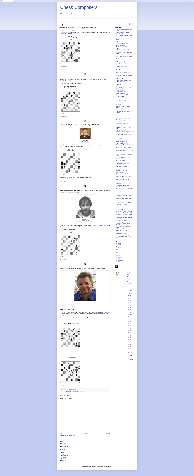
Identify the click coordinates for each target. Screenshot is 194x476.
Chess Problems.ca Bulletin (121, 66)
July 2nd (129, 349)
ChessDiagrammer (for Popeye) (122, 32)
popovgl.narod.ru (85, 220)
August (129, 293)
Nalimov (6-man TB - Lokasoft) (122, 230)
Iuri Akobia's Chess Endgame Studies (123, 198)
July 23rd (129, 312)
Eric (65, 389)
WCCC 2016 (118, 254)
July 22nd (130, 314)
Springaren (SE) (119, 90)
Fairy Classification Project (121, 220)
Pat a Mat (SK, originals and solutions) (124, 75)
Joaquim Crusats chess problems (123, 148)
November (130, 286)
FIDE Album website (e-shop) (122, 143)
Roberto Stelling (119, 172)
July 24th (129, 311)
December (130, 283)
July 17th (129, 323)
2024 (128, 272)
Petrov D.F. (82, 391)
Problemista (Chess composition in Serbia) (125, 164)
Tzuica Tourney (93, 18)
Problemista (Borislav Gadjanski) (122, 163)
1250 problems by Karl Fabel (122, 209)
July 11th (129, 334)
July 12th (129, 332)
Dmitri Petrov (63, 83)
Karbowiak (74, 391)
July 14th (129, 328)
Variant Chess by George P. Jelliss (123, 185)
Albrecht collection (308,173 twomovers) (124, 211)
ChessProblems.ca (120, 138)
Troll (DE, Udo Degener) (121, 100)
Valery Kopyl (118, 183)
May (129, 353)
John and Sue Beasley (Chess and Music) (124, 150)
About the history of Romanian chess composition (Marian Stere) (123, 121)
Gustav (117, 39)
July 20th (129, 318)
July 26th (129, 307)
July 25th (129, 309)
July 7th (129, 341)
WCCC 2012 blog (119, 260)
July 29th (129, 302)
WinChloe (118, 58)
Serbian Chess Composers (121, 233)
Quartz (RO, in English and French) (123, 86)
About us (102, 18)
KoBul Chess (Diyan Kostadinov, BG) (123, 74)
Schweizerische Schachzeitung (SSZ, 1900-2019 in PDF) (123, 88)
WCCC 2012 (118, 261)
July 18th (129, 321)
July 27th (129, 305)
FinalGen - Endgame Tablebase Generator (124, 222)
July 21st (129, 316)
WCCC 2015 (118, 255)
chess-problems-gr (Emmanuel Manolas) (124, 137)
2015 (128, 278)
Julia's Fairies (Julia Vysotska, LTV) (123, 72)
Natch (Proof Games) (120, 45)
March (129, 357)
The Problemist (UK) (120, 96)
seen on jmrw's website (105, 225)
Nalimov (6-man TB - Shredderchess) (123, 232)
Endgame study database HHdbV (123, 196)
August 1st (130, 296)
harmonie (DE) (119, 71)
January (129, 361)
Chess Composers (78, 7)
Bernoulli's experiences (121, 130)
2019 (128, 276)
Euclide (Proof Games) (120, 33)
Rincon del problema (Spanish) (122, 170)
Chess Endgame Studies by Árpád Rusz (124, 195)
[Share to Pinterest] (75, 389)
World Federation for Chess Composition (124, 188)
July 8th (129, 339)
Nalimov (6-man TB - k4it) (121, 228)
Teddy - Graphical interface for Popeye (124, 56)
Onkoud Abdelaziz (119, 158)
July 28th (129, 303)
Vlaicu (118, 274)
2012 (128, 281)
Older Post (108, 433)
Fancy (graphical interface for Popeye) (124, 35)
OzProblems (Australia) (120, 160)
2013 (128, 279)
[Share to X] (72, 389)
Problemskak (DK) (119, 84)
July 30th (129, 300)
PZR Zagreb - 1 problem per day (122, 166)
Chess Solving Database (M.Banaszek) (124, 217)
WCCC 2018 (118, 251)
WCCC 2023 (118, 244)
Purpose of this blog (69, 18)
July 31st (129, 298)
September (130, 290)
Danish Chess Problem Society (122, 141)
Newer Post (63, 433)
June (129, 352)
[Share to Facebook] (74, 389)
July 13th (129, 330)
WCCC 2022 (118, 246)
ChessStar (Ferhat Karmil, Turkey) (123, 140)
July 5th (129, 344)
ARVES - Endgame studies (121, 193)
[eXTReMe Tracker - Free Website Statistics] (116, 267)
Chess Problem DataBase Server (123, 215)
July (68, 391)
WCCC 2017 (118, 252)
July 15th (129, 326)
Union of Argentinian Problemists (122, 179)
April (129, 355)
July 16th (129, 325)
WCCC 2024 (118, 243)
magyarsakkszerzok (85, 141)
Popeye (117, 48)
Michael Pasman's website (121, 204)
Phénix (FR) (118, 77)
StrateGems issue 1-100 (121, 91)
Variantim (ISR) (119, 104)
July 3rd (129, 348)
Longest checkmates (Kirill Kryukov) (123, 202)
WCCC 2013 (118, 258)
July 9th (129, 337)
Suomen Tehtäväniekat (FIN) (122, 93)
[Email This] (69, 389)
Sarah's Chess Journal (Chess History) (124, 176)
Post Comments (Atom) (70, 435)
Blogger (109, 466)
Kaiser (70, 391)
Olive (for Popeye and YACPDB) (122, 46)
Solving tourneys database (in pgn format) (124, 235)
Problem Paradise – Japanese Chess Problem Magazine (123, 81)
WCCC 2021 (118, 247)
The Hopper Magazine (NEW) (122, 94)
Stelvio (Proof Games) (120, 55)
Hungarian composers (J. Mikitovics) (123, 147)
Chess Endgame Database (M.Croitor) (124, 212)
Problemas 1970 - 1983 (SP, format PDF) (124, 82)
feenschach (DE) (119, 69)
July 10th (129, 335)
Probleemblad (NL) (120, 78)
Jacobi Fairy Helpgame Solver (122, 43)
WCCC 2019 (118, 249)
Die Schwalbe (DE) (120, 67)
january (62, 460)
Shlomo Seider (119, 177)
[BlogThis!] (71, 389)
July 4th (129, 346)
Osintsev (77, 391)
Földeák (65, 391)
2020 (128, 274)
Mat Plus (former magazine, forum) (123, 157)
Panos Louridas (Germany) (121, 161)
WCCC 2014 (118, 257)
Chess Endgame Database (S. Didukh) (124, 214)
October (129, 288)
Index (77, 18)
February (130, 359)
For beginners (84, 18)
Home (60, 18)
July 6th (129, 342)
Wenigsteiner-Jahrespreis (121, 186)
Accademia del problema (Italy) (122, 123)
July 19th (129, 319)
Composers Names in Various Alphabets (124, 219)
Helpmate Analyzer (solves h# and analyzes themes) (123, 42)
